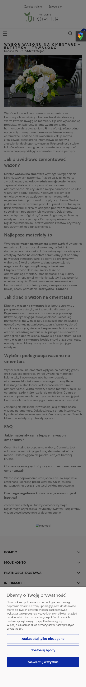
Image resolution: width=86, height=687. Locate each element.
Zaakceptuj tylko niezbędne (43, 639)
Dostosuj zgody (43, 650)
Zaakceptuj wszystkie (43, 662)
